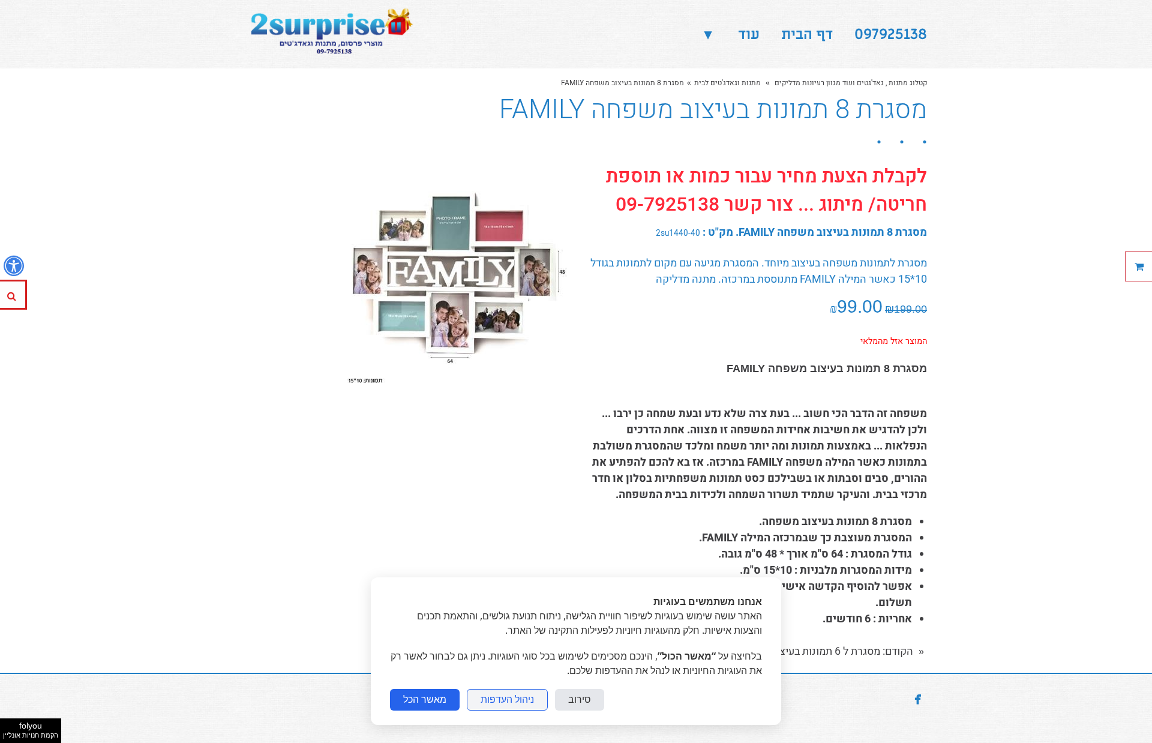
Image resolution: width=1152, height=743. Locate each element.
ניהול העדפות (507, 699)
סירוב (579, 699)
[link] (328, 34)
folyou (30, 730)
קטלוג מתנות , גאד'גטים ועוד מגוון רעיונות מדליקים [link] (850, 82)
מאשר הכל (424, 699)
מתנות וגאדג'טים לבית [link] (727, 82)
